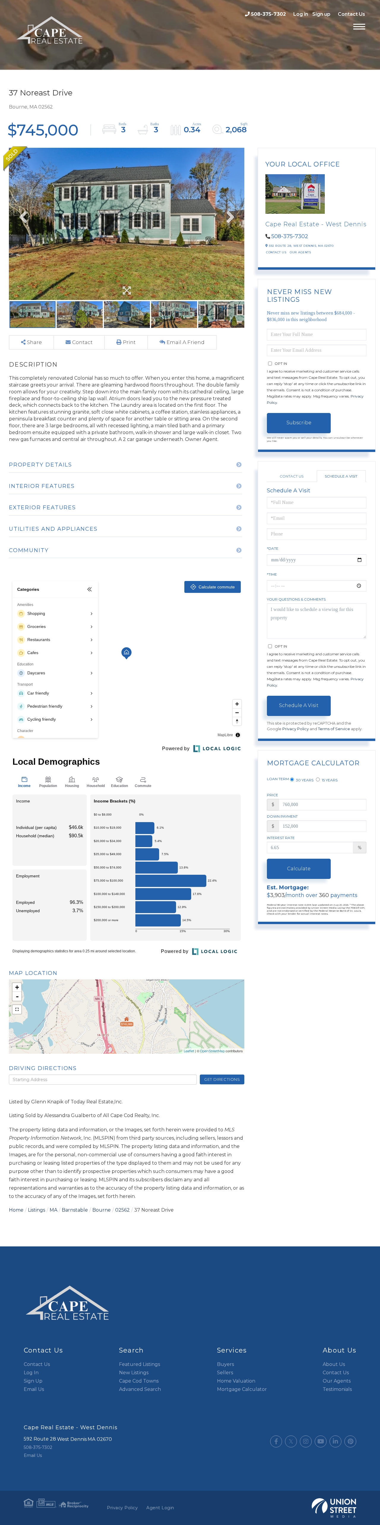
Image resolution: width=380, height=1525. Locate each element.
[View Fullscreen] (16, 1009)
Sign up (321, 14)
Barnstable (75, 1210)
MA (53, 1210)
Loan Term (278, 779)
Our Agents (300, 252)
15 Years (329, 780)
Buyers (225, 1364)
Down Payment (282, 816)
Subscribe (298, 422)
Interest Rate (281, 837)
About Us (334, 1364)
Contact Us (351, 14)
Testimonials (337, 1389)
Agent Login (160, 1507)
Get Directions (222, 1079)
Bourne (101, 1210)
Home (16, 1210)
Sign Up (33, 1381)
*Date (272, 548)
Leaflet (189, 1051)
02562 (122, 1210)
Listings (36, 1210)
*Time (272, 574)
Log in (300, 14)
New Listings (133, 1372)
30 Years (304, 780)
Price (272, 795)
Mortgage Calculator (242, 1389)
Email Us (34, 1389)
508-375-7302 (268, 14)
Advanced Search (140, 1389)
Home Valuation (236, 1381)
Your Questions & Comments (296, 599)
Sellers (225, 1372)
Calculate (299, 868)
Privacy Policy (295, 729)
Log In (31, 1372)
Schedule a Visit (341, 476)
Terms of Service (334, 729)
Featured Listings (139, 1364)
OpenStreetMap (212, 1051)
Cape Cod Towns (139, 1381)
